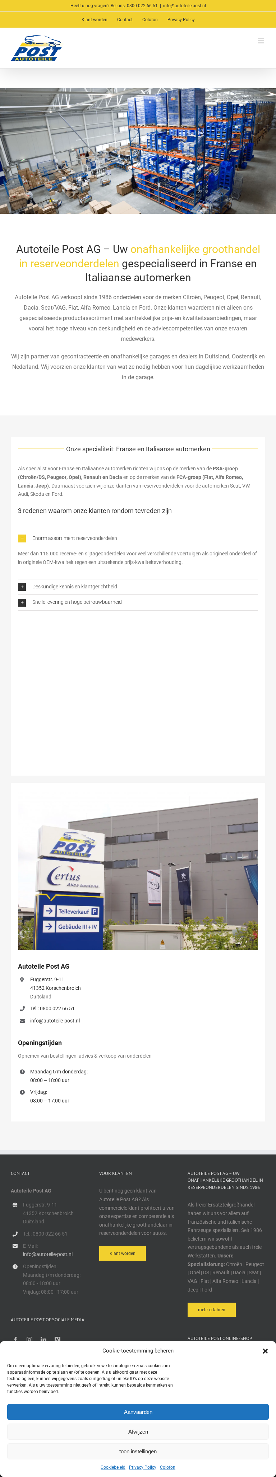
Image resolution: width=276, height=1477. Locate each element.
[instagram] (29, 1339)
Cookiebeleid (113, 1467)
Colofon (167, 1467)
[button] (265, 1351)
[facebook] (15, 1339)
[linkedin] (43, 1339)
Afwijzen (138, 1432)
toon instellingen (138, 1451)
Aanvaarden (138, 1412)
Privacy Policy (142, 1467)
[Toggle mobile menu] (261, 40)
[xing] (57, 1339)
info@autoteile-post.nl (184, 5)
